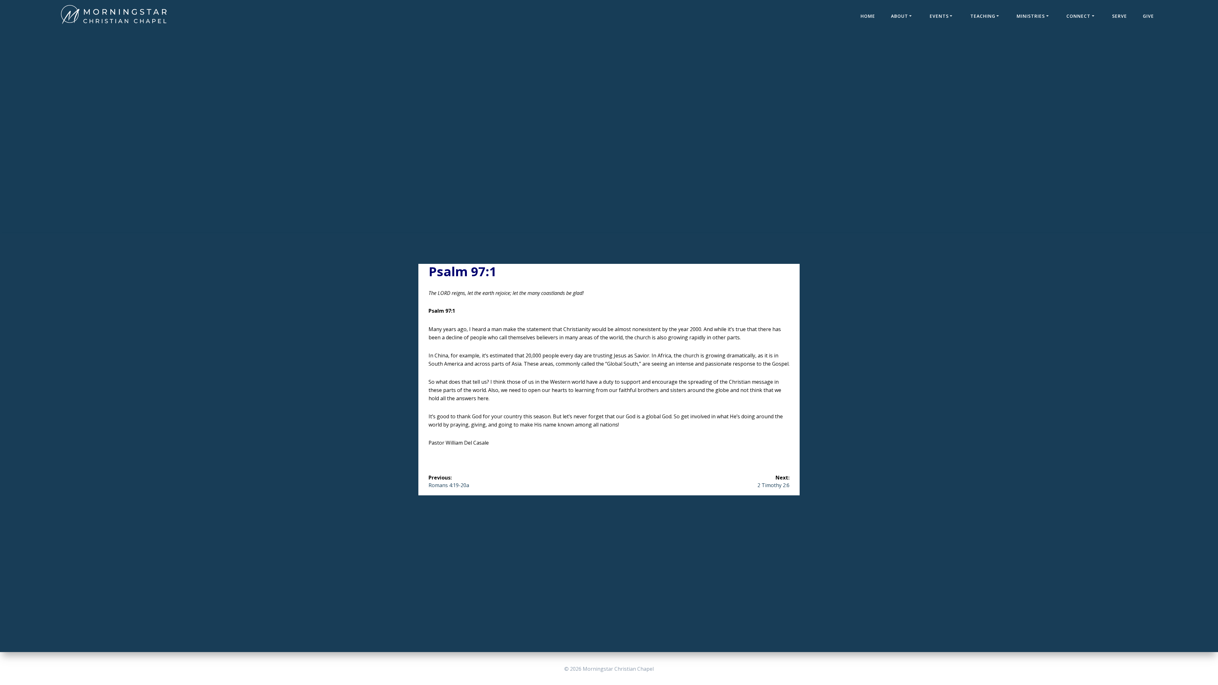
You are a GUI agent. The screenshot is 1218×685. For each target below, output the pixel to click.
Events (939, 16)
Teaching (982, 16)
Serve (1119, 16)
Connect (1078, 16)
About (899, 16)
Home (868, 16)
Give (1148, 16)
